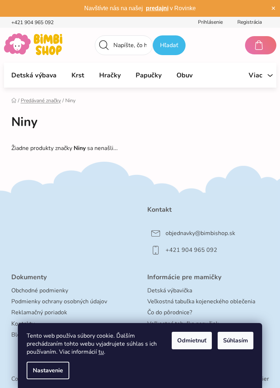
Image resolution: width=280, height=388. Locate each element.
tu (101, 352)
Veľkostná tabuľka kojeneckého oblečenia (201, 301)
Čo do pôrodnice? (169, 312)
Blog (17, 335)
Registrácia (249, 22)
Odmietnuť (191, 341)
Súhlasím (235, 341)
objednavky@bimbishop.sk (200, 233)
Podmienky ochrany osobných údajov (59, 301)
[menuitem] (34, 75)
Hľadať (169, 45)
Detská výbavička (169, 291)
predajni (157, 8)
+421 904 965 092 (32, 22)
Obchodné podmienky (39, 291)
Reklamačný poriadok (39, 312)
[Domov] (13, 100)
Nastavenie (48, 370)
